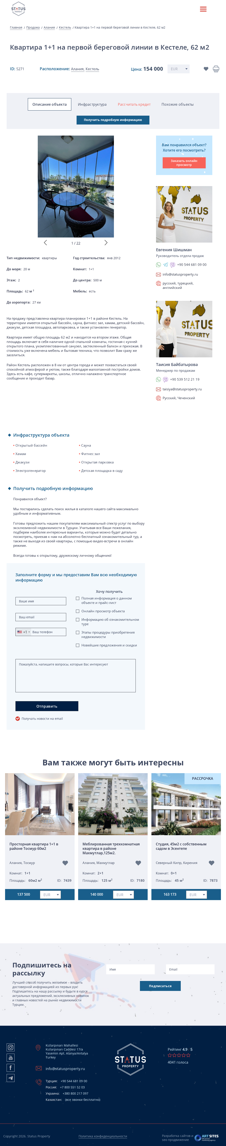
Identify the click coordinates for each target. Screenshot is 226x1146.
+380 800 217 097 (67, 1093)
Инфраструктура (92, 104)
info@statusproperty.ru (180, 274)
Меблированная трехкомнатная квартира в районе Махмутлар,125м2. (111, 848)
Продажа (33, 27)
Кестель (65, 27)
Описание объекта (49, 104)
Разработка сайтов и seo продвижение (177, 1138)
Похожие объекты (178, 104)
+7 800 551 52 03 (65, 1087)
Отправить (47, 706)
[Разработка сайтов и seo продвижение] (206, 1138)
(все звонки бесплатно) (73, 1100)
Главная (16, 27)
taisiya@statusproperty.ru (182, 389)
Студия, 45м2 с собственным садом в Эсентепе (181, 846)
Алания (49, 27)
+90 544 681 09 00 (66, 1081)
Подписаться (160, 986)
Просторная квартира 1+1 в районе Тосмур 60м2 (33, 846)
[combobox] (23, 632)
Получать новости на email (42, 718)
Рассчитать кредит (134, 104)
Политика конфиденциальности (103, 1136)
